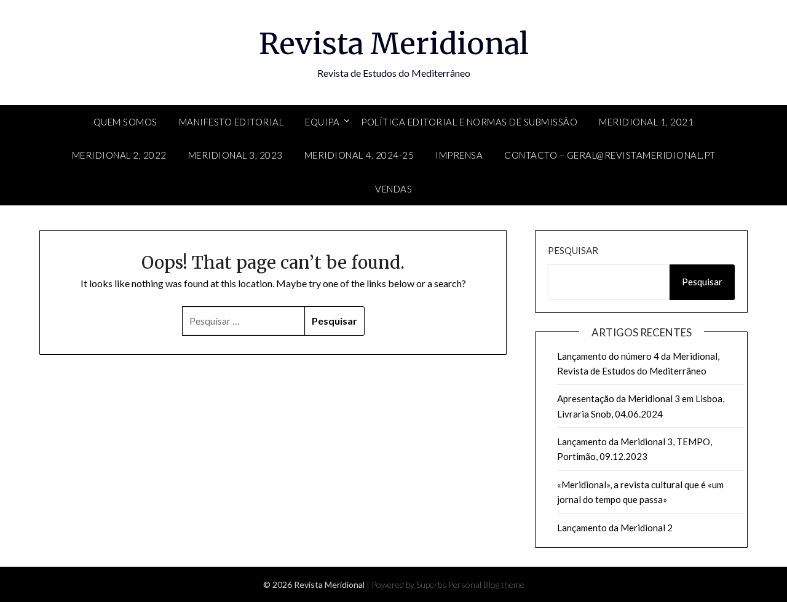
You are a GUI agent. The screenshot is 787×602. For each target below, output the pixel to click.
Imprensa (459, 154)
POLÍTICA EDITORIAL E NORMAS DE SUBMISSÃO (469, 121)
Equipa (322, 121)
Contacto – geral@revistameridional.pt (610, 154)
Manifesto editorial (231, 121)
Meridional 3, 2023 (235, 154)
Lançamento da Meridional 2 (615, 527)
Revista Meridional (394, 43)
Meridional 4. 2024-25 (359, 154)
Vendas (393, 188)
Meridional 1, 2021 (646, 121)
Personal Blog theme (486, 584)
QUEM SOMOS (125, 121)
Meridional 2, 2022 (119, 154)
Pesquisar (573, 250)
